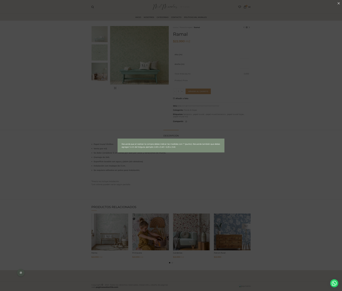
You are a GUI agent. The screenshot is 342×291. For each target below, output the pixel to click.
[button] (334, 283)
